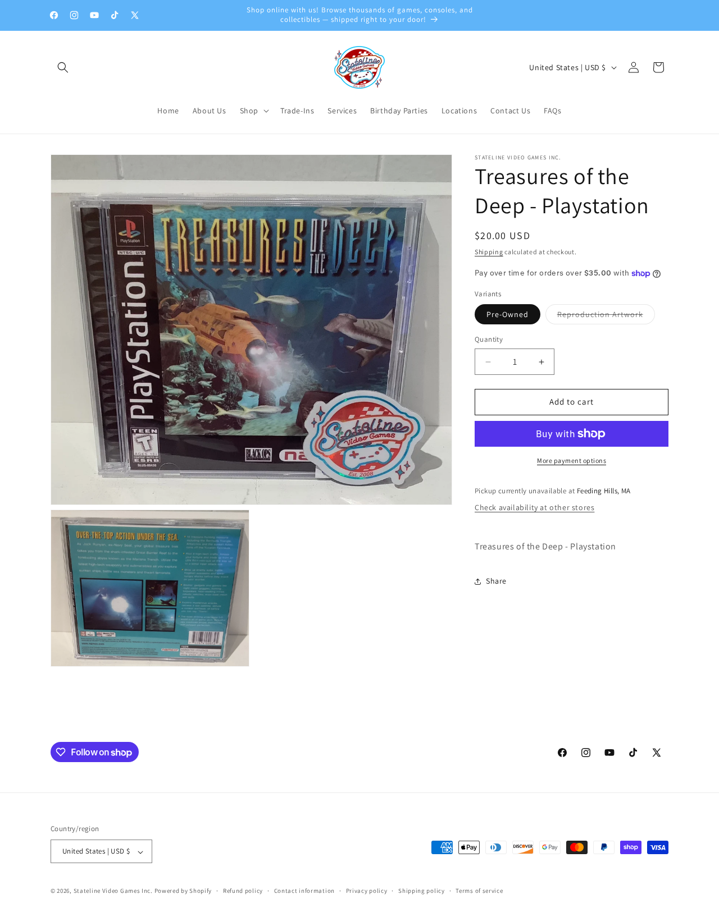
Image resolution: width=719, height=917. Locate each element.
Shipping (489, 251)
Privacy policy (367, 891)
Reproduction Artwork (606, 317)
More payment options (571, 460)
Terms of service (479, 891)
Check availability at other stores (534, 508)
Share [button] (496, 581)
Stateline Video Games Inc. (113, 891)
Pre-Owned (507, 315)
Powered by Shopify (183, 891)
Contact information (304, 891)
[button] (63, 67)
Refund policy (243, 891)
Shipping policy (421, 891)
